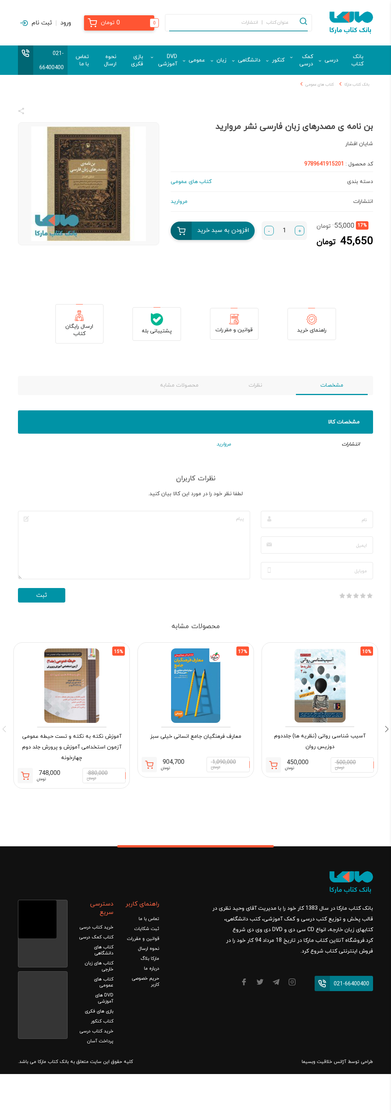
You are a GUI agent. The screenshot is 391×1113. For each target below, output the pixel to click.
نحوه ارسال (110, 60)
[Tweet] (63, 112)
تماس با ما (82, 60)
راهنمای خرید (311, 330)
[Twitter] (260, 983)
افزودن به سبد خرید (223, 230)
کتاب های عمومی (319, 84)
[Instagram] (292, 983)
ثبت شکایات (146, 929)
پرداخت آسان (100, 1041)
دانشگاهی (249, 60)
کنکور (278, 60)
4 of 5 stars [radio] (349, 595)
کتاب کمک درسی (96, 937)
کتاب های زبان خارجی (99, 966)
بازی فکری (137, 60)
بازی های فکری (99, 1011)
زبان (221, 60)
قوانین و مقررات (234, 330)
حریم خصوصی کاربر (145, 981)
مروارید (224, 444)
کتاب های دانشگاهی (103, 950)
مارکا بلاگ (150, 959)
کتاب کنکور (102, 1021)
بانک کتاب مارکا (356, 84)
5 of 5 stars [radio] (342, 595)
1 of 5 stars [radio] (370, 595)
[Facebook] (244, 983)
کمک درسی (306, 60)
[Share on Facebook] (35, 112)
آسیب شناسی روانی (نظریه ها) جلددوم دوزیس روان (319, 741)
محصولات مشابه (179, 385)
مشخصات (331, 385)
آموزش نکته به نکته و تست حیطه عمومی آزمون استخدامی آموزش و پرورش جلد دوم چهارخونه (71, 747)
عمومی (197, 60)
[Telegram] (276, 983)
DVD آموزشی (167, 60)
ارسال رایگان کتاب (79, 330)
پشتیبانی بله (157, 331)
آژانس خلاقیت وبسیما (324, 1062)
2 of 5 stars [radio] (363, 595)
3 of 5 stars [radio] (356, 595)
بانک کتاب (357, 60)
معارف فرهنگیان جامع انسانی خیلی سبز (195, 736)
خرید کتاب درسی (96, 927)
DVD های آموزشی (104, 998)
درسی (331, 60)
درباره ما (151, 969)
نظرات (255, 385)
